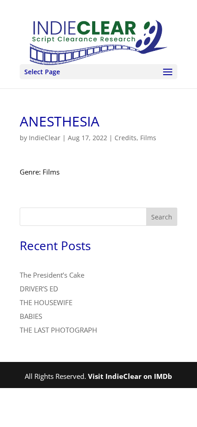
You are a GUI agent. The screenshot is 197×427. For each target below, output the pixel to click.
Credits (126, 137)
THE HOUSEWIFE (46, 302)
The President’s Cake (52, 274)
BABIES (31, 316)
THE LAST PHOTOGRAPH (58, 329)
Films (148, 137)
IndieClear (44, 137)
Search (161, 217)
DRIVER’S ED (39, 288)
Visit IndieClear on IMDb (130, 376)
